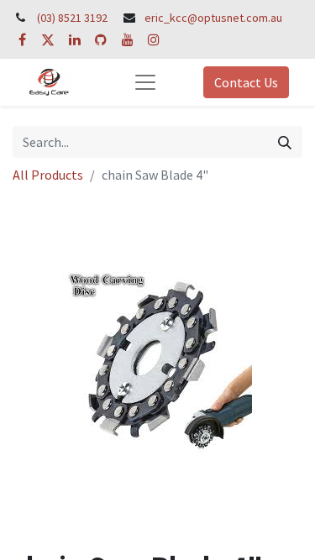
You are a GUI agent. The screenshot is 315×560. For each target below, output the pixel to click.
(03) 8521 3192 (72, 17)
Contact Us (246, 82)
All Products (48, 174)
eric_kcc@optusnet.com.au (213, 17)
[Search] (284, 142)
